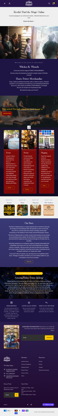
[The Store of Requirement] (7, 361)
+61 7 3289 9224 (10, 373)
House (22, 202)
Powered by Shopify (50, 411)
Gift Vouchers (48, 202)
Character (35, 202)
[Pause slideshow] (29, 127)
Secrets (9, 202)
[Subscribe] (16, 395)
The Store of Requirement (42, 411)
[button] (4, 3)
